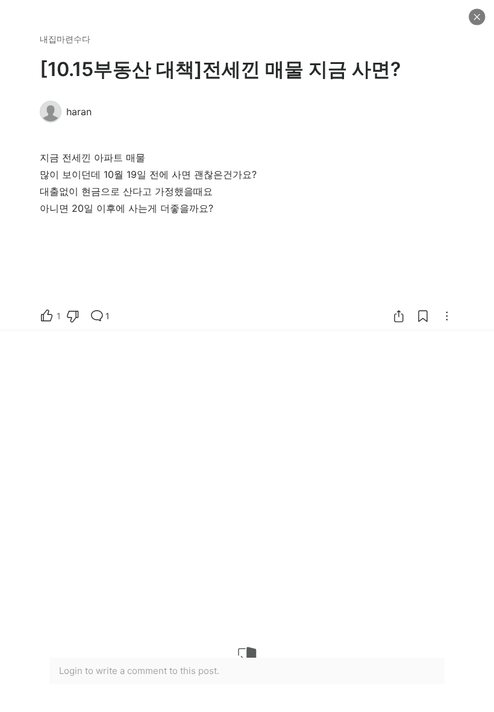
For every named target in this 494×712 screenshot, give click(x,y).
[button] (477, 17)
